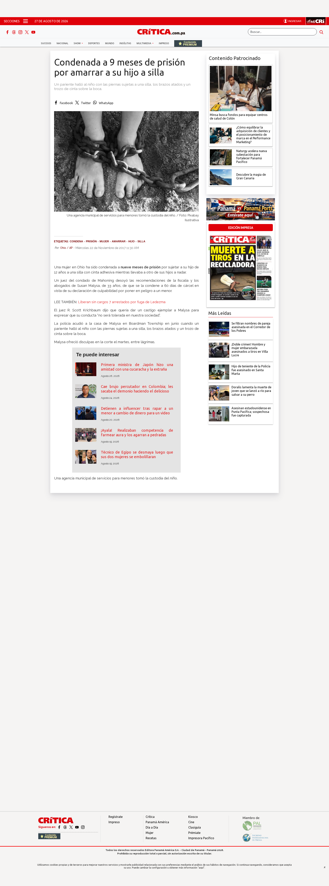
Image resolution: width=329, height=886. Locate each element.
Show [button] (77, 43)
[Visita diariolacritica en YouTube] (77, 827)
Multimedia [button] (144, 43)
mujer (104, 241)
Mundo (109, 43)
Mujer (149, 832)
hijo (131, 241)
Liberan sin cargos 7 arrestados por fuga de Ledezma (121, 302)
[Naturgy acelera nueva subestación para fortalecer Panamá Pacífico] (221, 157)
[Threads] (14, 31)
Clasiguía (194, 827)
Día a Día (152, 827)
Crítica (150, 816)
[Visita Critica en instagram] (83, 827)
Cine (191, 822)
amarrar (118, 241)
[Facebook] (8, 31)
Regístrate (116, 816)
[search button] (321, 31)
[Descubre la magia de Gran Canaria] (221, 177)
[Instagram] (21, 31)
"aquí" (201, 867)
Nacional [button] (62, 43)
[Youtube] (33, 31)
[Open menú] (25, 21)
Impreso (164, 43)
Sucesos (46, 43)
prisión (91, 241)
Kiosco (193, 816)
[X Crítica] (27, 31)
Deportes (94, 43)
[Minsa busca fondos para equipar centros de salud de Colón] (241, 88)
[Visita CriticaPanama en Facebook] (59, 827)
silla (141, 241)
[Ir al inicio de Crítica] (163, 31)
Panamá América (157, 822)
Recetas (151, 838)
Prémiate (194, 832)
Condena (76, 241)
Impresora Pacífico (201, 838)
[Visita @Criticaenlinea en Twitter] (65, 827)
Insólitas (125, 43)
